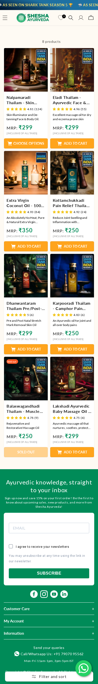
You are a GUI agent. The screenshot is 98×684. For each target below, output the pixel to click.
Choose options (28, 143)
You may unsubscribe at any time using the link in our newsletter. (47, 558)
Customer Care (17, 608)
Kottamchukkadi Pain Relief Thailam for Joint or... (71, 203)
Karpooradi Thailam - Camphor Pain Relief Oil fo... (71, 306)
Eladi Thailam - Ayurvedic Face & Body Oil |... (69, 100)
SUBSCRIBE (49, 573)
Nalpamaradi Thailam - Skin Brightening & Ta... (24, 100)
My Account (14, 621)
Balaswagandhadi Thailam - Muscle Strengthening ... (23, 409)
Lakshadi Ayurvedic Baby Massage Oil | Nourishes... (71, 409)
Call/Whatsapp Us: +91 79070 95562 (52, 654)
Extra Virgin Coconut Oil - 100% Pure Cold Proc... (25, 203)
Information (14, 633)
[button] (5, 18)
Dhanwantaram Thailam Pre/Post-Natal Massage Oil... (26, 306)
